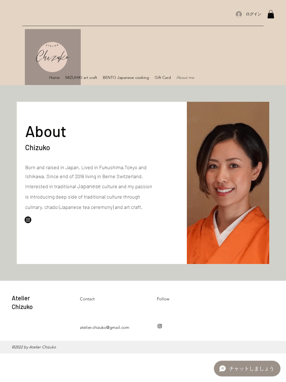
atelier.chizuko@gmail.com (104, 327)
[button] (270, 14)
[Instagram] (28, 219)
